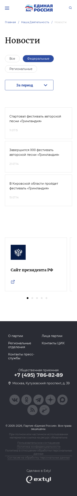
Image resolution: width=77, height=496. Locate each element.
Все (12, 59)
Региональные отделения (19, 345)
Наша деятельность (35, 22)
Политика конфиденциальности (38, 446)
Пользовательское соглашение (38, 442)
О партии (15, 336)
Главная (10, 22)
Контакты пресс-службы (21, 356)
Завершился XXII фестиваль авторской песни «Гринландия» (34, 152)
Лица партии (52, 336)
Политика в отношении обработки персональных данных (38, 452)
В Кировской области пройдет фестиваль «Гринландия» (33, 186)
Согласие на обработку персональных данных (38, 457)
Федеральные (38, 59)
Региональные (21, 69)
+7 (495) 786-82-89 (38, 375)
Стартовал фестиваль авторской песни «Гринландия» (35, 118)
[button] (27, 298)
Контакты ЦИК (53, 343)
